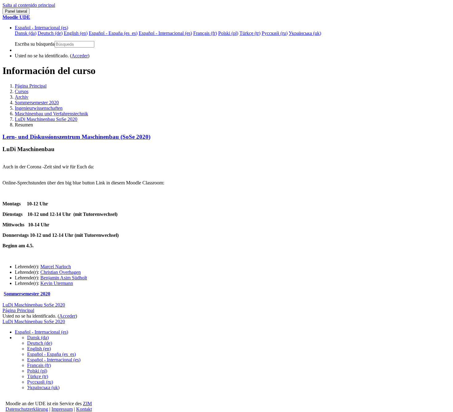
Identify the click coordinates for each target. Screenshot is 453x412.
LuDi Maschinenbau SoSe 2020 (46, 119)
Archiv (21, 97)
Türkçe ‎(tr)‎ (37, 376)
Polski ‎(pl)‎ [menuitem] (228, 33)
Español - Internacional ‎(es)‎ (41, 27)
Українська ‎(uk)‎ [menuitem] (305, 33)
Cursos (21, 91)
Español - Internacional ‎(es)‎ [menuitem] (165, 33)
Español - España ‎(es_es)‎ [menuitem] (113, 33)
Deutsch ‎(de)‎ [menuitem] (50, 33)
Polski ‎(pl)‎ (37, 370)
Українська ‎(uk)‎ (43, 387)
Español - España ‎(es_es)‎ (51, 354)
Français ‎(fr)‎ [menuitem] (205, 33)
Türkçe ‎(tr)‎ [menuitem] (249, 33)
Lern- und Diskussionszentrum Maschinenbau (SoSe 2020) (76, 137)
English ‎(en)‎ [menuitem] (76, 33)
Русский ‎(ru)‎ (40, 382)
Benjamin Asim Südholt (63, 277)
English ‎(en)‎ (39, 348)
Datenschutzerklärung (27, 409)
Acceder (79, 55)
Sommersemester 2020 (37, 102)
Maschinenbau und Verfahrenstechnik (51, 113)
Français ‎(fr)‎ (39, 365)
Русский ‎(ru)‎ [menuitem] (275, 33)
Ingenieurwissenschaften (39, 108)
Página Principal (31, 86)
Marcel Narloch (55, 266)
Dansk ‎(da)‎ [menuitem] (25, 33)
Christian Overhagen (60, 272)
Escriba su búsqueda (35, 44)
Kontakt (84, 409)
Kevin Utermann (56, 283)
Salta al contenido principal (28, 5)
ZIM (87, 403)
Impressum (62, 409)
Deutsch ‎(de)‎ (39, 343)
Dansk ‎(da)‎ (38, 337)
